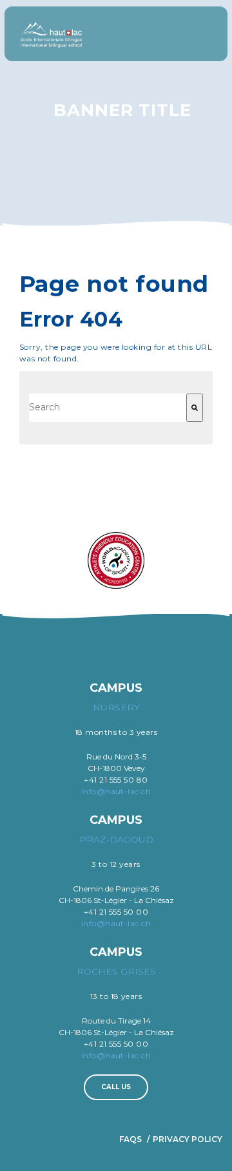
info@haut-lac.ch (116, 791)
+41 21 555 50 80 (116, 780)
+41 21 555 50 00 (116, 912)
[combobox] (107, 408)
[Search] (194, 408)
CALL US (116, 1087)
